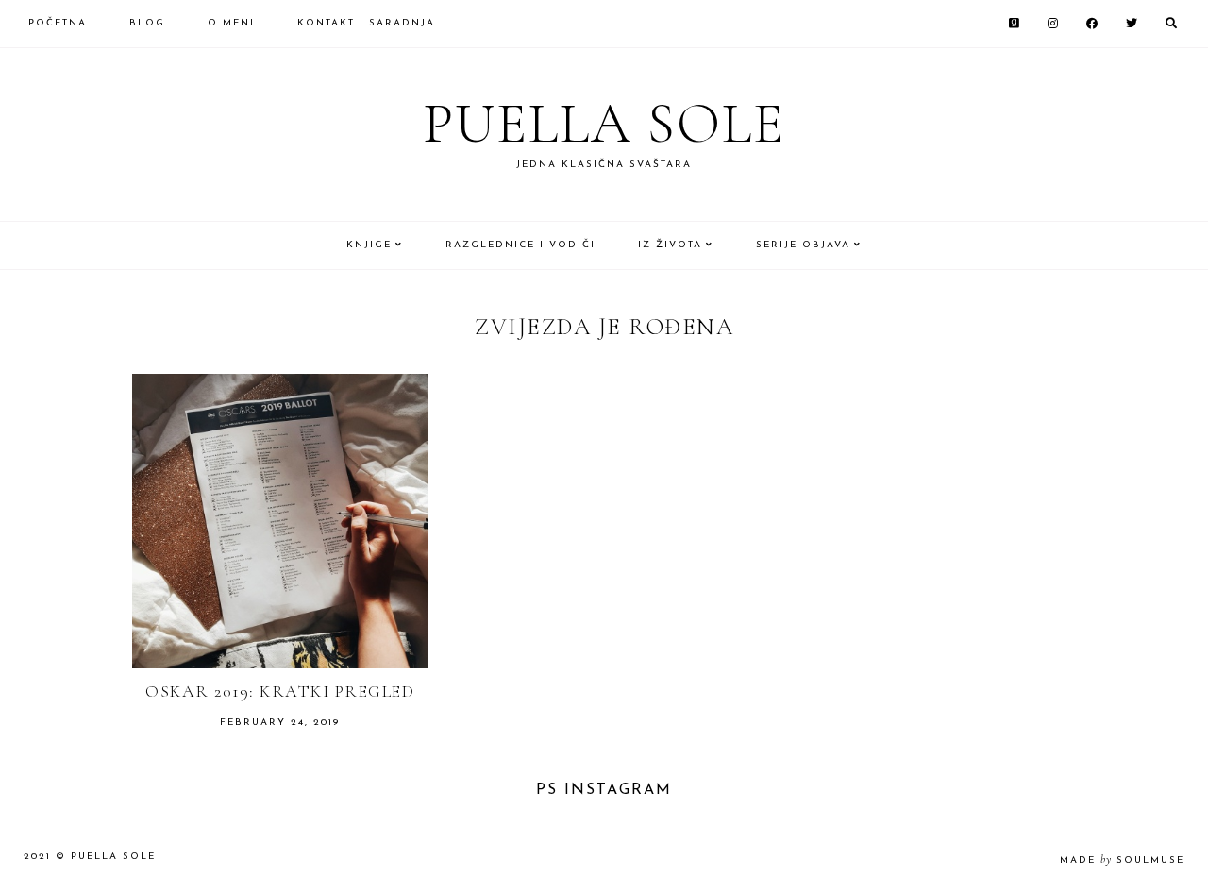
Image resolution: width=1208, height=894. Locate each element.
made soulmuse (1122, 860)
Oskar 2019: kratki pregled (279, 691)
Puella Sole (604, 124)
